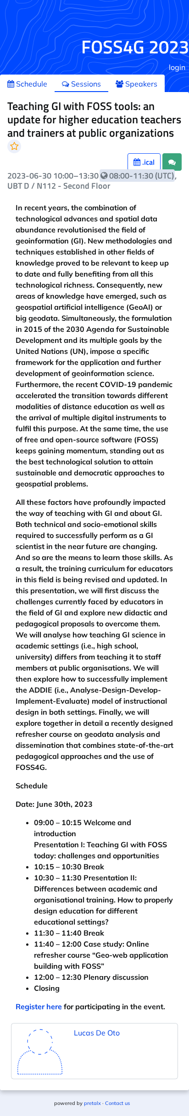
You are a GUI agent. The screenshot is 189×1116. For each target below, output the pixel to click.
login (177, 67)
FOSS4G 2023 (135, 47)
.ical (147, 162)
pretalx (92, 1103)
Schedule (30, 83)
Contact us (117, 1103)
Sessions (85, 83)
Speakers (140, 83)
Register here (39, 1006)
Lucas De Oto (97, 1032)
